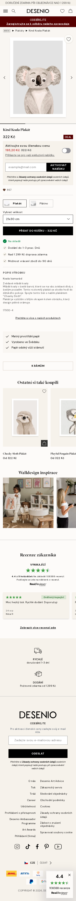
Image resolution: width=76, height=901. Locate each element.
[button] (59, 884)
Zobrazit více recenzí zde (38, 627)
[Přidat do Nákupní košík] (44, 443)
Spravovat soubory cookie (56, 832)
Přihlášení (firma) (25, 836)
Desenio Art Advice (52, 781)
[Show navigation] (5, 11)
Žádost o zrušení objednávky (50, 824)
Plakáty (19, 30)
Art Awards (29, 829)
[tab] (12, 122)
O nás (32, 781)
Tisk (33, 787)
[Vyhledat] (14, 11)
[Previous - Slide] (4, 78)
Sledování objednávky (53, 793)
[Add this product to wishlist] (68, 38)
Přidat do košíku (38, 230)
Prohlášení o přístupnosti (20, 812)
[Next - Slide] (72, 78)
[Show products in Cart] (70, 11)
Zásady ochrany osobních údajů (35, 176)
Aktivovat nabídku (58, 166)
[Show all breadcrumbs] (7, 31)
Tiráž (33, 793)
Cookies (45, 806)
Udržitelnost (28, 806)
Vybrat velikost (13, 212)
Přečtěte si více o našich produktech (38, 318)
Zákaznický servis (51, 787)
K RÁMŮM (38, 365)
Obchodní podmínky (52, 800)
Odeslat (38, 753)
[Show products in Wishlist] (62, 11)
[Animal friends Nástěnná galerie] (28, 503)
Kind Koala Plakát (39, 30)
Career (31, 800)
